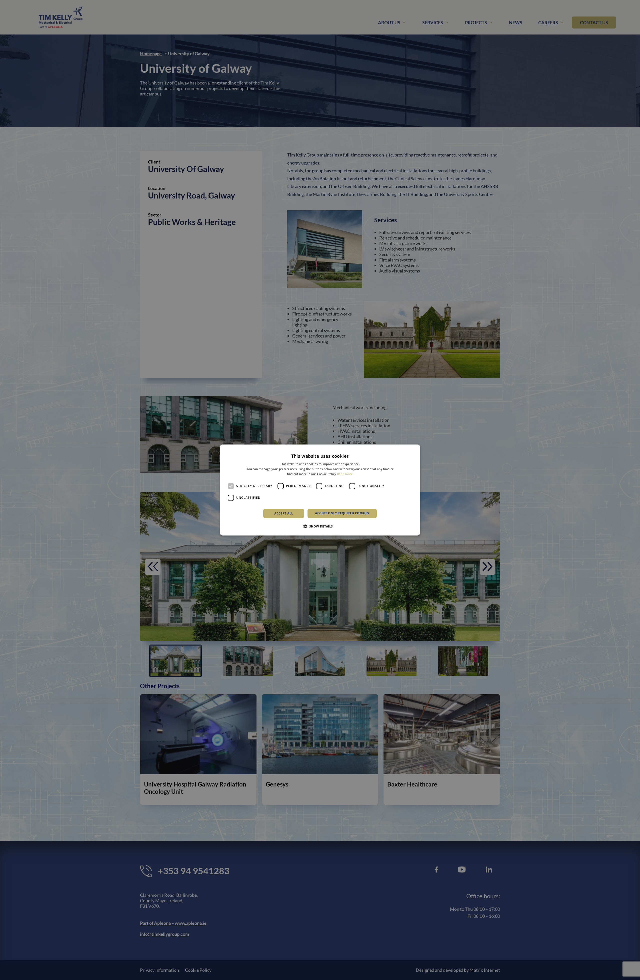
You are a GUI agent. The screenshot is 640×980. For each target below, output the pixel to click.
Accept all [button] (283, 513)
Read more (345, 474)
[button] (320, 526)
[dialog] (320, 490)
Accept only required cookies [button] (342, 513)
